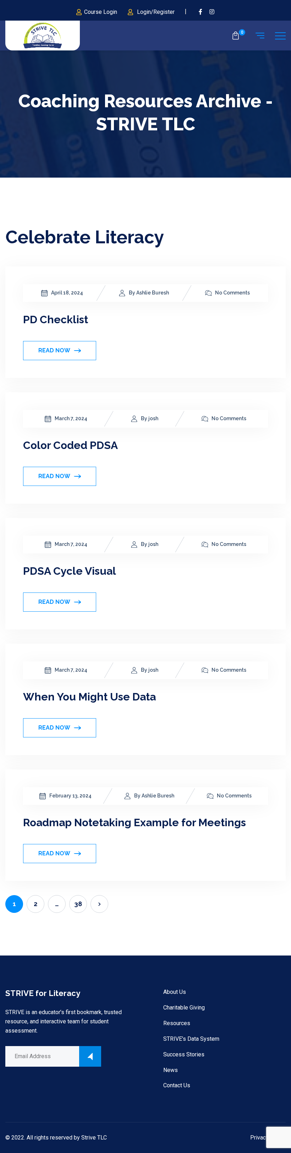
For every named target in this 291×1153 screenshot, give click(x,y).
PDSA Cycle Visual (69, 571)
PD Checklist (55, 319)
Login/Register (156, 12)
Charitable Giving (184, 1007)
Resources (176, 1023)
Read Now (54, 350)
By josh (149, 418)
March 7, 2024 (71, 418)
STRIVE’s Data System (191, 1038)
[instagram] (212, 12)
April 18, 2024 (67, 293)
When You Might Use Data (89, 697)
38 (78, 904)
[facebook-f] (200, 12)
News (170, 1070)
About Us (174, 992)
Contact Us (176, 1085)
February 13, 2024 (70, 796)
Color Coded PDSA (70, 445)
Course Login (100, 12)
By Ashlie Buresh (149, 293)
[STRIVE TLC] (42, 35)
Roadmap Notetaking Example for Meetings (134, 822)
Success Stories (183, 1054)
